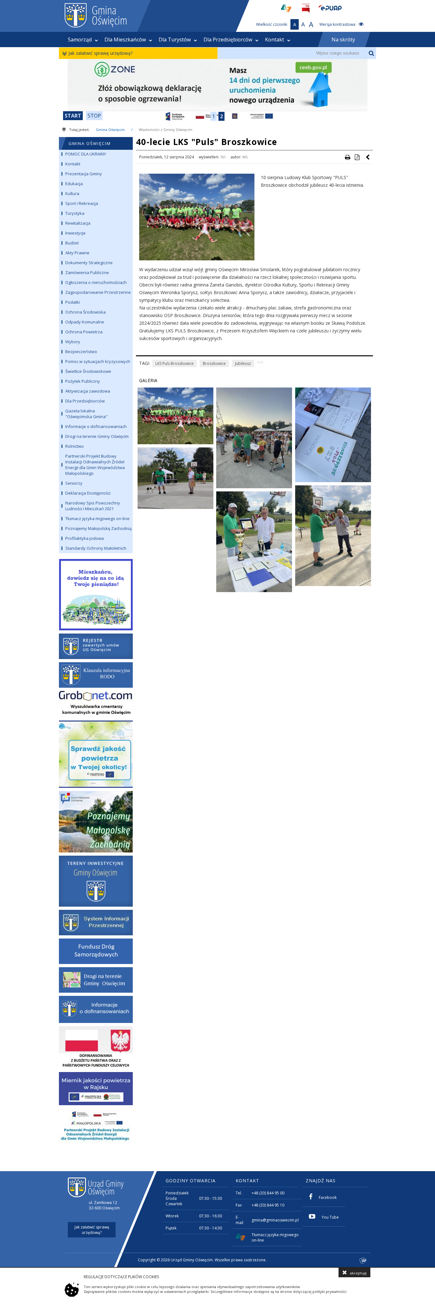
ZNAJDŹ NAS (321, 1181)
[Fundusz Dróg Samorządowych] (96, 951)
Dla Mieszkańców (125, 39)
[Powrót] (368, 157)
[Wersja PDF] (357, 157)
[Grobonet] (96, 704)
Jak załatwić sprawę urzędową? (100, 53)
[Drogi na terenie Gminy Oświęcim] (96, 980)
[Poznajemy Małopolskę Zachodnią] (96, 821)
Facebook (328, 1197)
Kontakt (274, 39)
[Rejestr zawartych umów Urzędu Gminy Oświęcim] (96, 646)
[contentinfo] (217, 1219)
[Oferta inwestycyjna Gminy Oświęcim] (96, 881)
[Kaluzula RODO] (96, 675)
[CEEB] (217, 91)
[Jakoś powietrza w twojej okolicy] (96, 754)
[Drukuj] (347, 157)
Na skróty (343, 39)
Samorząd (80, 39)
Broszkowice (214, 363)
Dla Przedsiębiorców (227, 39)
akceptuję (358, 1273)
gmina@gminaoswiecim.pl (275, 1220)
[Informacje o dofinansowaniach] (96, 1009)
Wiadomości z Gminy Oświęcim (165, 129)
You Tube (330, 1217)
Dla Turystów (175, 39)
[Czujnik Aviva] (96, 1088)
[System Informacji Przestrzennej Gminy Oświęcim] (96, 922)
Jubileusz (243, 363)
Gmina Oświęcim (110, 129)
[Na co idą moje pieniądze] (96, 593)
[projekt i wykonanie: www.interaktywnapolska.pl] (363, 1261)
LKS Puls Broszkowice (174, 363)
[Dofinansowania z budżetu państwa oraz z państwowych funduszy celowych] (96, 1047)
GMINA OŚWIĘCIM (89, 143)
